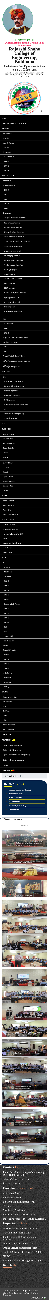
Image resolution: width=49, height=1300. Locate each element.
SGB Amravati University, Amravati (21, 1228)
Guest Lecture (15, 798)
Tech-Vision (14, 809)
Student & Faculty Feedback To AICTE (23, 1252)
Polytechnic (10, 775)
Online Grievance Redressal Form (20, 1247)
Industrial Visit (15, 794)
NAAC (6, 1256)
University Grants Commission (18, 1243)
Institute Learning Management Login (22, 1260)
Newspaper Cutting (17, 805)
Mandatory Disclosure (14, 1210)
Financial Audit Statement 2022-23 (21, 1214)
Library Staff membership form (18, 1201)
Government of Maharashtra (17, 1232)
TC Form (7, 1206)
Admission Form (11, 1193)
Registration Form (12, 1197)
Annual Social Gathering (20, 790)
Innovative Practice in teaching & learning (24, 1218)
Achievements (15, 801)
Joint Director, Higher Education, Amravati (20, 1238)
